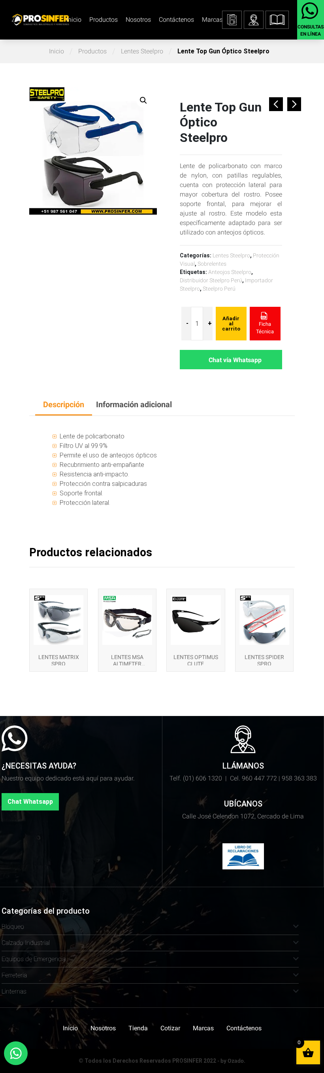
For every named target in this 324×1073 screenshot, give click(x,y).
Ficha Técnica (265, 328)
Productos (103, 19)
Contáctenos (176, 19)
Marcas (212, 19)
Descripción (63, 404)
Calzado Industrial (26, 942)
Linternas (14, 991)
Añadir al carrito (231, 323)
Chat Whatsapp (30, 801)
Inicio (73, 19)
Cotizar (170, 1028)
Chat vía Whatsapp (235, 360)
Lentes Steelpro (142, 51)
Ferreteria (14, 975)
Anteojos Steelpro (229, 272)
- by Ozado (230, 1061)
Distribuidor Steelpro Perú (211, 280)
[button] (277, 20)
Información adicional (134, 404)
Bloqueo (13, 926)
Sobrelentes (212, 264)
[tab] (63, 405)
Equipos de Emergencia (34, 959)
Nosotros (138, 19)
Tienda (138, 1028)
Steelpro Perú (219, 288)
